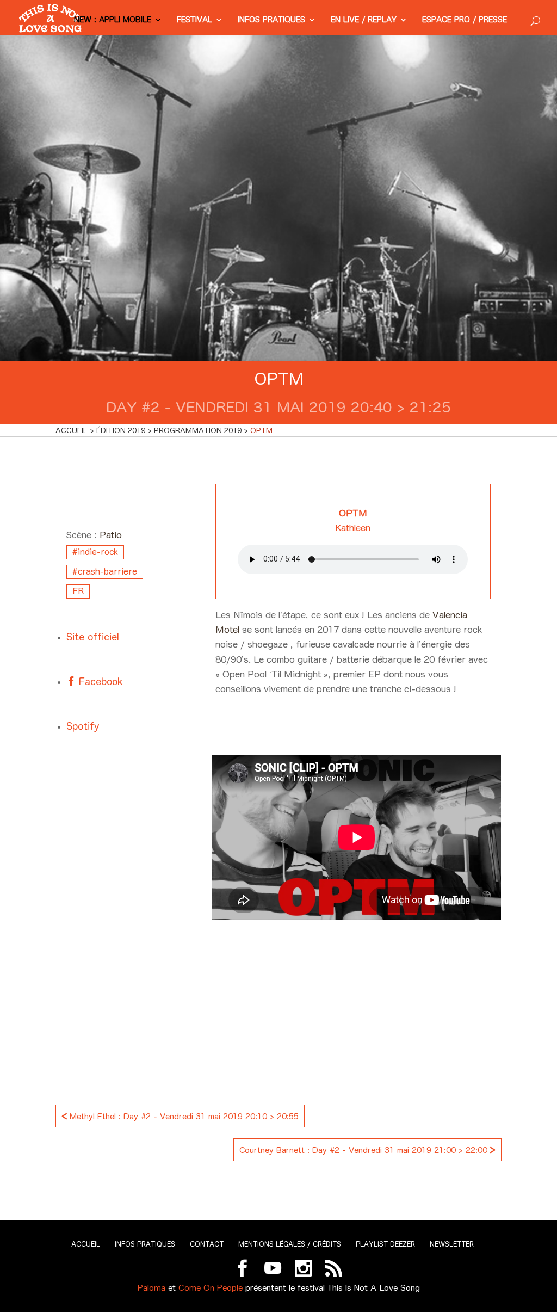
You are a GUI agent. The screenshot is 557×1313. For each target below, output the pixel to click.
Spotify (82, 726)
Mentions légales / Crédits (289, 1244)
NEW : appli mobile (112, 19)
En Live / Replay (364, 19)
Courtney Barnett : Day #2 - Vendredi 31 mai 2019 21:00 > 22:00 (367, 1149)
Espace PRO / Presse (464, 19)
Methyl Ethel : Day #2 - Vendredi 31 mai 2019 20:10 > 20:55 (180, 1115)
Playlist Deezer (385, 1244)
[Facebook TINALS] (242, 1268)
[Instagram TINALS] (303, 1268)
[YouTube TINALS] (272, 1268)
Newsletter (452, 1244)
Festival (194, 19)
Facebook (99, 681)
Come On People (210, 1288)
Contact (207, 1244)
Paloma (151, 1288)
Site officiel (92, 637)
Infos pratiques (271, 19)
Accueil (85, 1244)
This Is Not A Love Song (373, 1288)
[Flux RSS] (333, 1268)
